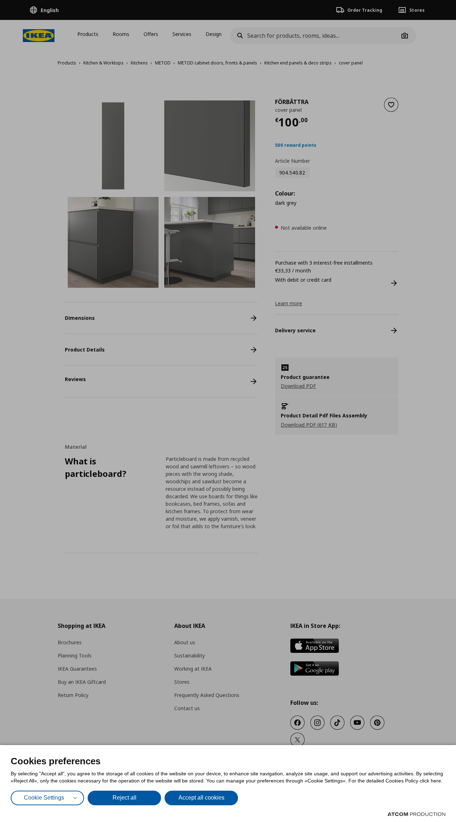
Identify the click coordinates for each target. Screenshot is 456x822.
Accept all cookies (201, 798)
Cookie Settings (44, 798)
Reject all (124, 798)
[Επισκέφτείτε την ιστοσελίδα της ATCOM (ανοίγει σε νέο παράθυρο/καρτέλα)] (416, 814)
